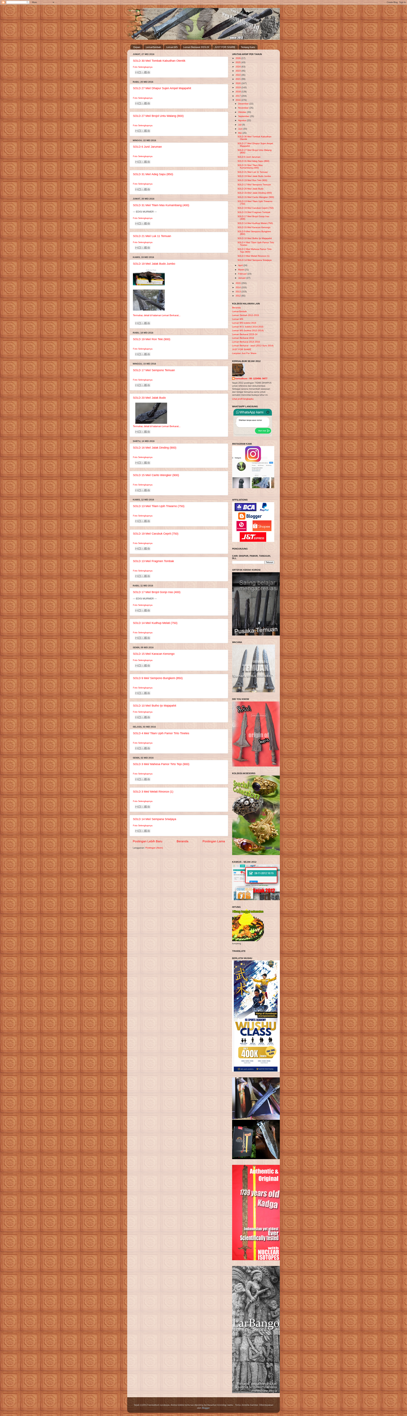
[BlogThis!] (139, 72)
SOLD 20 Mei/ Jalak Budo (149, 397)
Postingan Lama (214, 841)
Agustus (242, 120)
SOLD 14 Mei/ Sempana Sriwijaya (154, 819)
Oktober (242, 112)
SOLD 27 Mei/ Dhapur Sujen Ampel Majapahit (162, 88)
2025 (238, 62)
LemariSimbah (153, 47)
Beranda (182, 841)
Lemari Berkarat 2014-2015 (246, 342)
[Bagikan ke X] (142, 72)
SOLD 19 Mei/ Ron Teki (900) (151, 339)
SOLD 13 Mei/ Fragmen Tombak (153, 561)
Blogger (206, 1408)
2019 (238, 87)
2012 (238, 296)
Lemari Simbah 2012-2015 (245, 315)
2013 (238, 291)
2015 (238, 283)
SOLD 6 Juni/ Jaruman (147, 146)
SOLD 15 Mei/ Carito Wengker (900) (156, 475)
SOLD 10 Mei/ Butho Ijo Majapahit (154, 705)
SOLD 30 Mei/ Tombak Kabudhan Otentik (159, 60)
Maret (241, 269)
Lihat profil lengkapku (243, 399)
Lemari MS (172, 47)
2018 (238, 91)
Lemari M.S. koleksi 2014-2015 (247, 327)
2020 (238, 83)
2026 (238, 58)
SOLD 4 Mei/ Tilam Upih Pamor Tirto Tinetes (161, 733)
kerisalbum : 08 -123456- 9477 (251, 378)
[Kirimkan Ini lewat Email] (136, 72)
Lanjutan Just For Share (244, 353)
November (243, 108)
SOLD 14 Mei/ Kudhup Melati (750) (155, 623)
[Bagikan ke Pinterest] (148, 72)
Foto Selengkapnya (142, 67)
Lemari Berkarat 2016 (243, 338)
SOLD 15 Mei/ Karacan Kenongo (154, 653)
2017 (238, 96)
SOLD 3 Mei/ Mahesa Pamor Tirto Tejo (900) (161, 764)
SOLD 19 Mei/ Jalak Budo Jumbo (154, 263)
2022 (238, 75)
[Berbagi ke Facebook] (145, 72)
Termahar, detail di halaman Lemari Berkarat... (156, 315)
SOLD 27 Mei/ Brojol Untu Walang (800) (158, 115)
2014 (238, 287)
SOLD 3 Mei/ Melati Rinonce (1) (153, 791)
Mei (240, 133)
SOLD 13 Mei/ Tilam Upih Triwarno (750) (158, 506)
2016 (238, 100)
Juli (240, 125)
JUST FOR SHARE (225, 47)
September (244, 116)
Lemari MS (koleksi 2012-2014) (248, 330)
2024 (238, 66)
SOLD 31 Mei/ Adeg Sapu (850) (153, 174)
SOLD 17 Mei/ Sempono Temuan (154, 370)
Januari (242, 278)
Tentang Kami (248, 47)
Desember (243, 104)
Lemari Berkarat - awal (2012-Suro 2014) (253, 345)
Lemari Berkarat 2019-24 (196, 47)
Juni (240, 129)
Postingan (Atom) (154, 848)
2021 (238, 79)
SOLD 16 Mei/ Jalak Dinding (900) (154, 447)
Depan (136, 47)
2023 (238, 71)
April (240, 265)
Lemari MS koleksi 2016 (244, 323)
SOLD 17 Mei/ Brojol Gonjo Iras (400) (156, 592)
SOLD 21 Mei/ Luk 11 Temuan (152, 236)
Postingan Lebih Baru (147, 841)
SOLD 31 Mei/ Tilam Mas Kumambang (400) (161, 205)
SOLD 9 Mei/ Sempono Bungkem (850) (158, 678)
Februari (242, 274)
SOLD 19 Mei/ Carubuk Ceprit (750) (155, 533)
